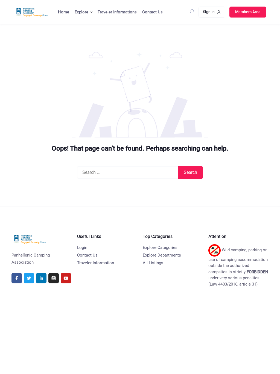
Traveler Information (95, 262)
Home (63, 12)
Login (82, 247)
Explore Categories (160, 247)
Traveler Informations (117, 12)
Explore (81, 12)
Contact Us (152, 12)
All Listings (153, 262)
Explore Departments (162, 255)
